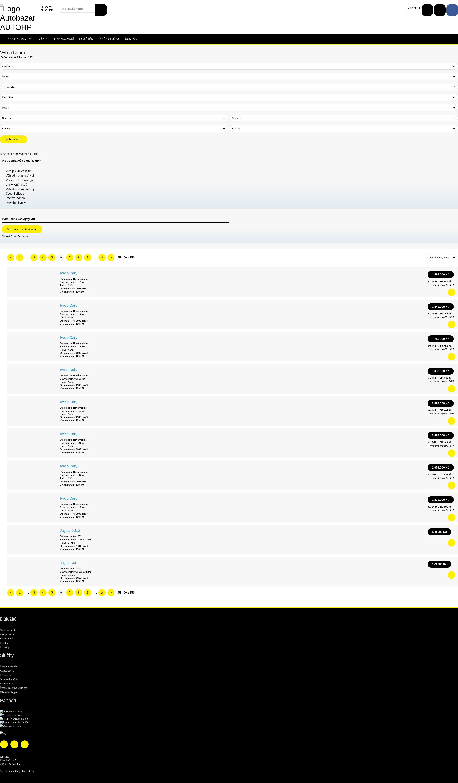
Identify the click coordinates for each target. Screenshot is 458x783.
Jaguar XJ (68, 563)
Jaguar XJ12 (70, 531)
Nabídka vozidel (20, 38)
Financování (64, 38)
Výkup (44, 38)
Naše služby (109, 38)
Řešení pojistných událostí (14, 688)
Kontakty (4, 647)
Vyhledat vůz (12, 139)
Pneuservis (6, 675)
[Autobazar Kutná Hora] (18, 8)
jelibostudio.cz (26, 771)
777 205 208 (416, 8)
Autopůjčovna (7, 670)
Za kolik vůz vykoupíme (21, 229)
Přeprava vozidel (8, 666)
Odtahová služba (9, 679)
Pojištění (86, 38)
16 (102, 257)
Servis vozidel (7, 683)
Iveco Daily (68, 273)
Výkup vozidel (7, 634)
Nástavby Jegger (9, 692)
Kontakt (132, 38)
